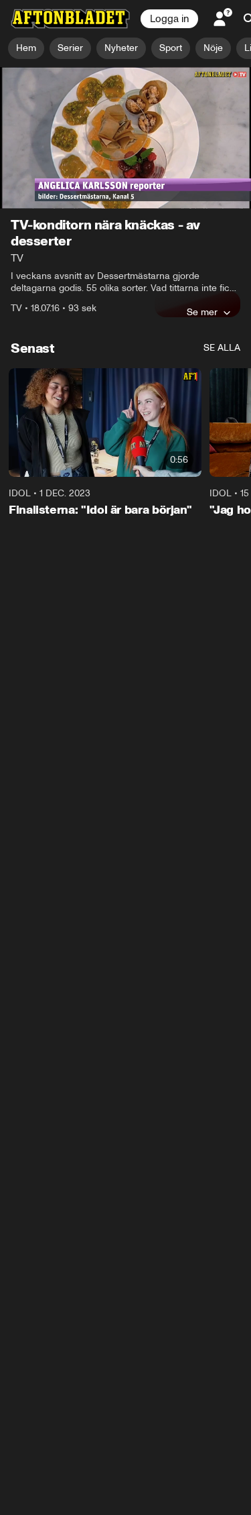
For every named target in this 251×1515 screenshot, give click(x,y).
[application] (125, 138)
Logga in (169, 19)
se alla (221, 347)
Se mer (202, 311)
